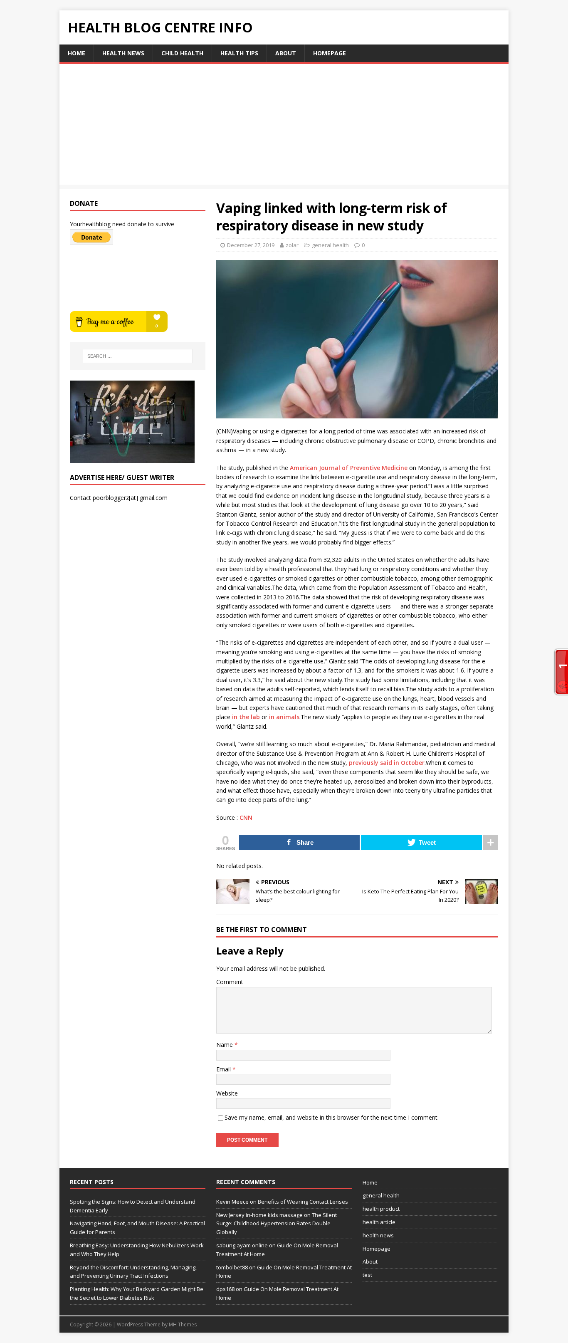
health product (381, 1208)
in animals (284, 717)
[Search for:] (138, 356)
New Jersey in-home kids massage (259, 1215)
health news (123, 53)
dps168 (225, 1289)
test (367, 1275)
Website (227, 1093)
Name (225, 1045)
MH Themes (183, 1324)
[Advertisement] (284, 126)
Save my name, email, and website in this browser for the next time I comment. (332, 1117)
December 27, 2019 (250, 245)
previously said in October (387, 763)
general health (330, 245)
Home (76, 53)
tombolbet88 (232, 1267)
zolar (292, 245)
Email (224, 1069)
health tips (239, 53)
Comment (229, 982)
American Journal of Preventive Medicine (348, 468)
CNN (246, 817)
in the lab (246, 717)
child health (182, 53)
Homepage (329, 53)
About (285, 53)
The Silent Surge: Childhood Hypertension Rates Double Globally (276, 1223)
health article (379, 1222)
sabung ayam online (242, 1245)
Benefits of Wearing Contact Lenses (303, 1201)
